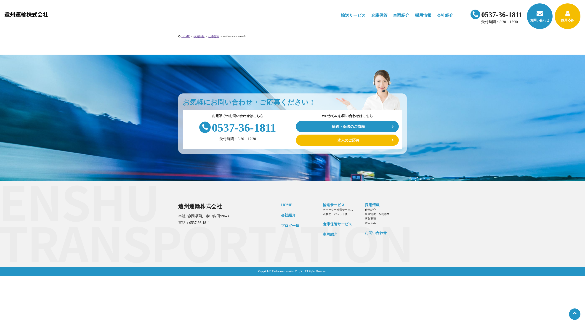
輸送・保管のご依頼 (348, 126)
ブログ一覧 (290, 226)
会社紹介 (288, 215)
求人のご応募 (348, 140)
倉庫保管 (379, 15)
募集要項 (370, 218)
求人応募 (370, 223)
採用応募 (567, 20)
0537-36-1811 (501, 15)
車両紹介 (401, 15)
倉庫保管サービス (337, 224)
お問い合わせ (539, 20)
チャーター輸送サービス (338, 209)
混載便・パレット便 (335, 214)
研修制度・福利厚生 (377, 214)
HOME (185, 36)
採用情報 (199, 36)
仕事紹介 (213, 36)
